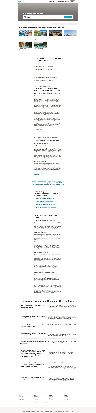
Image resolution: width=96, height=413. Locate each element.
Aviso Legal (42, 411)
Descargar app (52, 1)
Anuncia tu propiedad (60, 1)
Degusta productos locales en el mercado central (45, 204)
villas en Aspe (55, 229)
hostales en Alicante (40, 95)
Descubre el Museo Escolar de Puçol (43, 202)
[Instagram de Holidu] (46, 409)
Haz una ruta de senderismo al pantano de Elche (45, 205)
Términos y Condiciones (48, 411)
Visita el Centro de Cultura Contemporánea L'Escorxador (47, 201)
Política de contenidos (61, 411)
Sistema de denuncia (69, 411)
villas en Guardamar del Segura (51, 120)
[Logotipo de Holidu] (23, 1)
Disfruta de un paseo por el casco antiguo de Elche (45, 198)
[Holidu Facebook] (50, 409)
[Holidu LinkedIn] (48, 409)
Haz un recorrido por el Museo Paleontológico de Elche (46, 207)
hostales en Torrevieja (50, 292)
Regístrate (72, 1)
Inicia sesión (67, 1)
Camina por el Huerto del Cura (42, 199)
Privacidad (55, 411)
